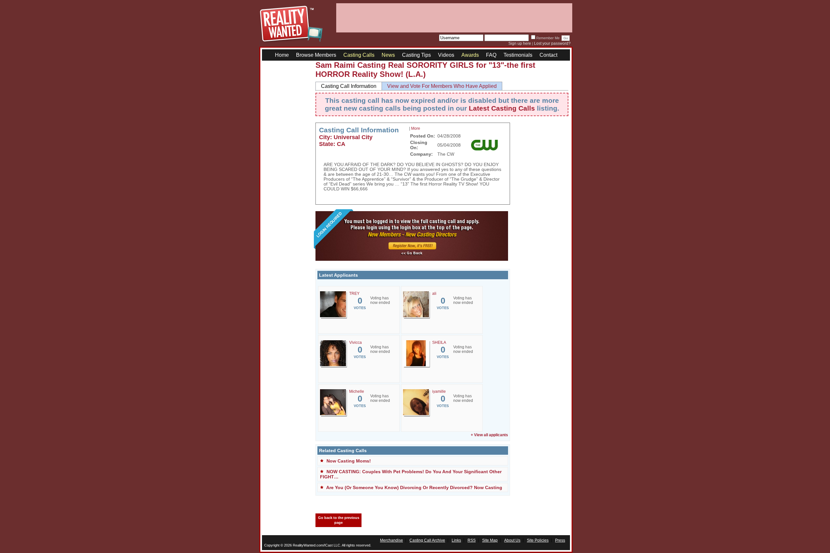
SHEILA (439, 342)
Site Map (490, 540)
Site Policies (538, 540)
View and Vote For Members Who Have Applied (442, 86)
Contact (548, 55)
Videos (446, 55)
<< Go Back (411, 253)
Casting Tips (416, 55)
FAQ (491, 55)
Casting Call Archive (427, 540)
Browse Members (316, 55)
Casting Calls (358, 55)
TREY (354, 293)
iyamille (439, 391)
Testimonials (518, 55)
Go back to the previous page (338, 520)
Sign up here (519, 43)
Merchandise (391, 540)
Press (560, 540)
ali (434, 293)
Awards (470, 55)
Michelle (356, 391)
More (415, 128)
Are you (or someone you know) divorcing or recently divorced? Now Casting (414, 487)
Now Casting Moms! (348, 460)
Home (282, 55)
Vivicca (355, 342)
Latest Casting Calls (502, 108)
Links (456, 540)
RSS (472, 540)
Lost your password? (552, 43)
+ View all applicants (489, 435)
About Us (512, 540)
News (388, 55)
